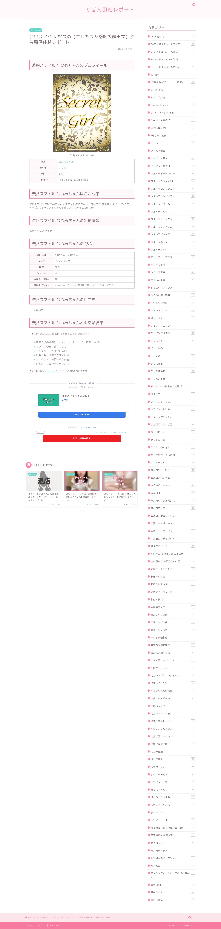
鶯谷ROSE (172, 884)
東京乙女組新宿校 (172, 645)
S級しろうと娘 (172, 135)
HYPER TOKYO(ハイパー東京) (172, 82)
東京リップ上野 (172, 614)
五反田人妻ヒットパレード (172, 515)
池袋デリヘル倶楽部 (172, 690)
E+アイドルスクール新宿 (172, 51)
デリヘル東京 (172, 379)
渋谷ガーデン (172, 766)
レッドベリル (172, 462)
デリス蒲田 (172, 363)
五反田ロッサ (172, 508)
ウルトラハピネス (172, 211)
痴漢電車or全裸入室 (172, 835)
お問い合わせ (55, 925)
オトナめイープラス (172, 257)
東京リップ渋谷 (172, 629)
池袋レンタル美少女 (172, 728)
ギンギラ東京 (172, 264)
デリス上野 (172, 340)
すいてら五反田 (172, 302)
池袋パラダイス (172, 706)
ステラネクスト (172, 310)
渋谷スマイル (36, 30)
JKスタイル (172, 89)
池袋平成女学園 (172, 744)
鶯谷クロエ (172, 892)
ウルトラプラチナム (172, 226)
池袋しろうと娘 (172, 683)
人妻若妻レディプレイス (172, 538)
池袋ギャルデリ (172, 667)
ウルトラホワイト (172, 242)
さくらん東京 (172, 280)
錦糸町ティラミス (172, 850)
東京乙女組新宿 (172, 637)
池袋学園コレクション (172, 736)
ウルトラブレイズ (172, 234)
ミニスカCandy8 (172, 447)
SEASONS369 (172, 127)
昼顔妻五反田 (172, 607)
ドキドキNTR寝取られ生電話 (172, 386)
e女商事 (172, 74)
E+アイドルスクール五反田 (172, 44)
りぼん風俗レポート (110, 9)
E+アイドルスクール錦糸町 (172, 67)
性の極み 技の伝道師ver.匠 (172, 561)
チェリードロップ (172, 325)
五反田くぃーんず (172, 485)
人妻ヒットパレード (172, 523)
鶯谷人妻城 (172, 900)
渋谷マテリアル (172, 820)
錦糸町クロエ (172, 843)
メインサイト (52, 371)
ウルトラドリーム (172, 204)
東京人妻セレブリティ (172, 660)
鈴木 (105, 432)
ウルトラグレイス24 (172, 181)
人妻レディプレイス (172, 531)
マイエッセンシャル (172, 417)
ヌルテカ (172, 394)
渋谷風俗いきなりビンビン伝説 (172, 827)
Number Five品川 (172, 105)
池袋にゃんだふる (172, 698)
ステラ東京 (172, 318)
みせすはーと (172, 439)
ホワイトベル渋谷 (172, 409)
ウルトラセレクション (172, 188)
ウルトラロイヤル (172, 249)
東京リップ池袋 (172, 622)
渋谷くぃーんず (172, 774)
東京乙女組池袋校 (172, 652)
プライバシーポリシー (36, 925)
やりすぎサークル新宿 (172, 455)
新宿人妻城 (172, 599)
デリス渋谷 (172, 356)
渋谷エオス (172, 759)
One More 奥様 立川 (172, 120)
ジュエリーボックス (172, 287)
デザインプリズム (172, 333)
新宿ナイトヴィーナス (172, 591)
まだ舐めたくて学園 (172, 424)
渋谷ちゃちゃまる (172, 797)
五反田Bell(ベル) (172, 470)
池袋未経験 (172, 751)
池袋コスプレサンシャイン (172, 675)
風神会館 (172, 865)
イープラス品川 (172, 158)
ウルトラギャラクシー (172, 173)
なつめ (62, 167)
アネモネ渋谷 (172, 150)
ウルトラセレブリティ (172, 196)
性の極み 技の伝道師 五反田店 (172, 553)
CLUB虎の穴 (172, 36)
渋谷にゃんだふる (172, 804)
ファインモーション (172, 401)
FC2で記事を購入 (82, 438)
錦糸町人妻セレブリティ (172, 858)
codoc (124, 432)
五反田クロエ (172, 493)
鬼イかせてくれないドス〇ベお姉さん (172, 875)
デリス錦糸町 (172, 371)
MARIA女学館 (172, 97)
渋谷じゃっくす (172, 782)
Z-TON (172, 143)
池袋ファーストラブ (172, 713)
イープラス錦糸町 (172, 165)
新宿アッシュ (172, 576)
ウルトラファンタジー (172, 219)
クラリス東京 (172, 272)
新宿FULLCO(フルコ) (172, 569)
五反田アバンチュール (172, 477)
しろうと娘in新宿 (172, 295)
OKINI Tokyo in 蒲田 (172, 112)
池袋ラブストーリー (172, 721)
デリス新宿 (172, 348)
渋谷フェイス (172, 812)
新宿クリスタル (172, 584)
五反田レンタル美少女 (172, 500)
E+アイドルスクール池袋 (172, 59)
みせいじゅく (172, 432)
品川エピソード (172, 546)
